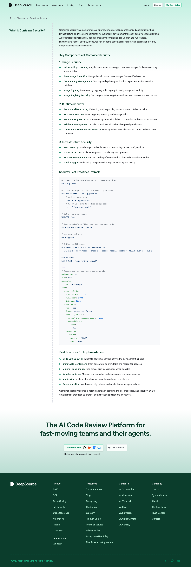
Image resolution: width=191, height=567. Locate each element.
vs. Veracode (125, 501)
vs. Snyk (123, 507)
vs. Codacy (124, 524)
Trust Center (158, 513)
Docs (81, 5)
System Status (159, 495)
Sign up (157, 5)
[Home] (10, 18)
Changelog (91, 501)
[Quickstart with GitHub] (84, 448)
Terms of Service (94, 524)
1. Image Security (70, 62)
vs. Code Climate (127, 518)
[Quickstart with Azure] (99, 448)
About (155, 501)
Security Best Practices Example (80, 172)
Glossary (21, 18)
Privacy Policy (93, 530)
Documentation (94, 489)
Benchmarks (42, 5)
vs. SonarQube (126, 489)
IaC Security (59, 507)
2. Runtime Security (71, 104)
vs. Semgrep (125, 513)
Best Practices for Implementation (81, 352)
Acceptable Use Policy (97, 536)
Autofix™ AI (58, 518)
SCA (55, 495)
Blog (88, 495)
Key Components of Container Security (84, 55)
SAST (55, 489)
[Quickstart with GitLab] (89, 448)
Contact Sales (173, 5)
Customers (57, 5)
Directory (58, 530)
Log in (146, 5)
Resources (93, 5)
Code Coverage (61, 513)
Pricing (70, 5)
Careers (156, 518)
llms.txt (155, 489)
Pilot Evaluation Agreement (100, 542)
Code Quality (59, 501)
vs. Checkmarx (126, 495)
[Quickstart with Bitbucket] (94, 448)
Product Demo (93, 518)
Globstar (57, 543)
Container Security (38, 18)
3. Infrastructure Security (75, 142)
